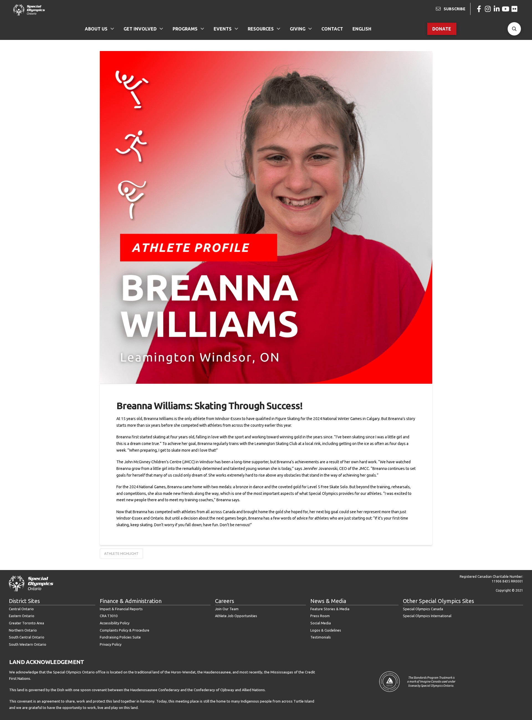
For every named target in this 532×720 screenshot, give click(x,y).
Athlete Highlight (121, 553)
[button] (514, 28)
